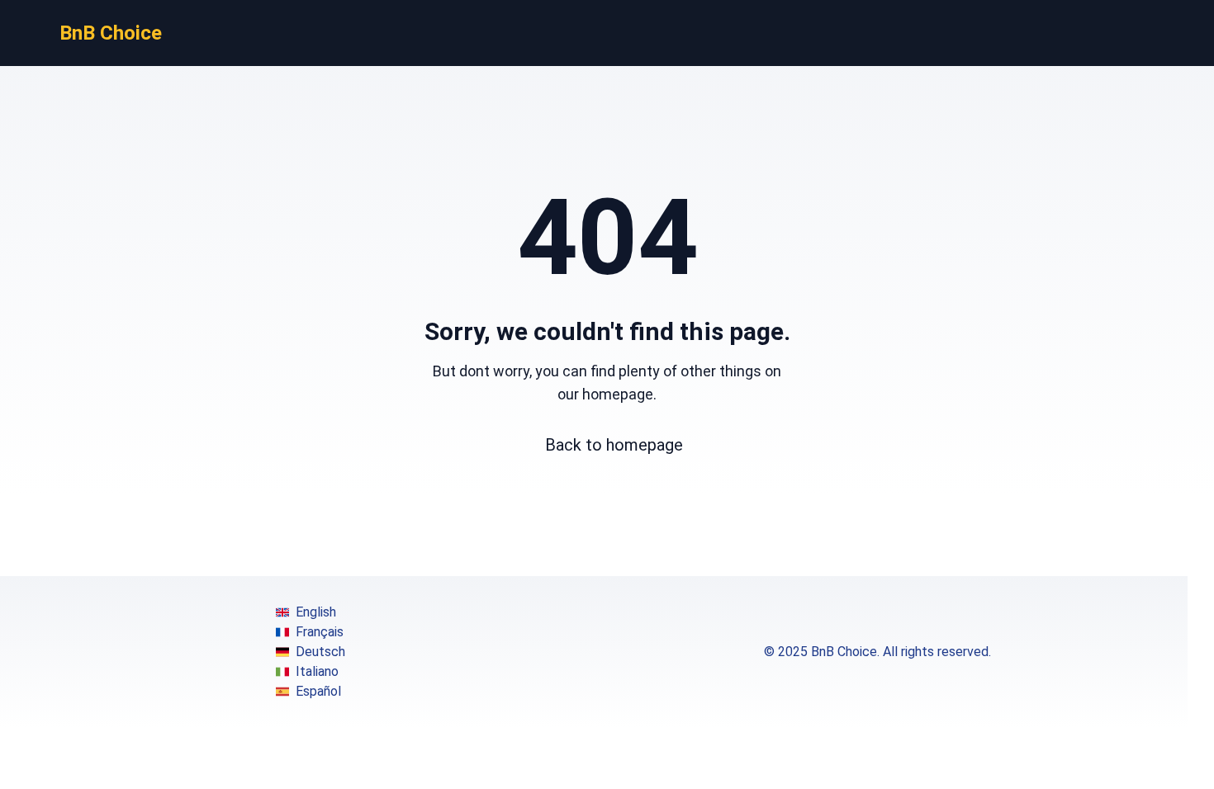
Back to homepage (614, 445)
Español (318, 691)
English (316, 612)
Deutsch (320, 651)
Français (320, 632)
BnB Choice (110, 33)
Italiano (317, 671)
